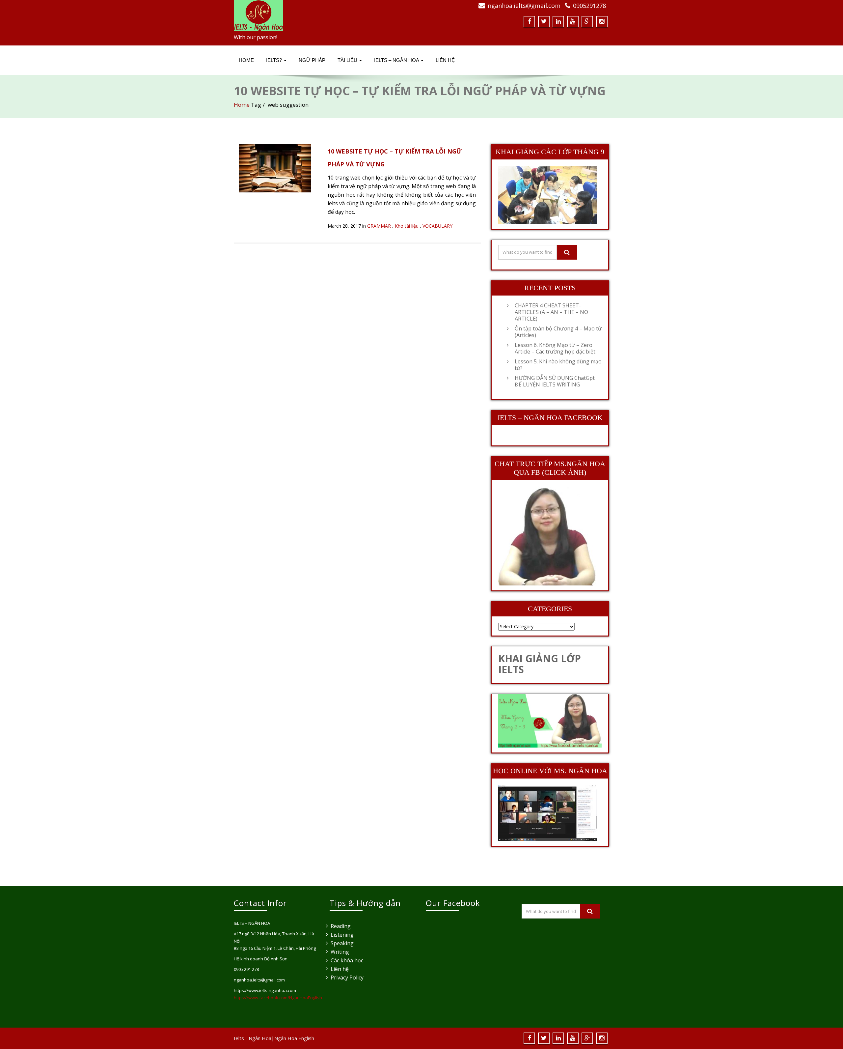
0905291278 (589, 6)
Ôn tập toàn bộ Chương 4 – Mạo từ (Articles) (558, 331)
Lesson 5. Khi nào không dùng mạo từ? (558, 364)
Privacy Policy (347, 977)
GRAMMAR (379, 226)
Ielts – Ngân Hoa (397, 60)
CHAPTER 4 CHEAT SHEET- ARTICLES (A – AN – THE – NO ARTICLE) (551, 312)
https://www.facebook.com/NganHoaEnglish (278, 998)
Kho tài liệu (407, 226)
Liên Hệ (445, 60)
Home (246, 60)
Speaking (342, 943)
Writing (340, 951)
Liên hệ (340, 969)
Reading (341, 926)
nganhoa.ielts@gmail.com (524, 6)
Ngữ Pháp (312, 60)
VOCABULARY (437, 226)
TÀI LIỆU (348, 60)
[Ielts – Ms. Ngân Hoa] (325, 15)
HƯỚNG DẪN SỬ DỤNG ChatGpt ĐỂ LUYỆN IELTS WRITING (555, 381)
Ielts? (274, 60)
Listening (342, 934)
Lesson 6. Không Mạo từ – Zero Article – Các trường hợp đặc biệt (555, 348)
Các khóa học (347, 960)
